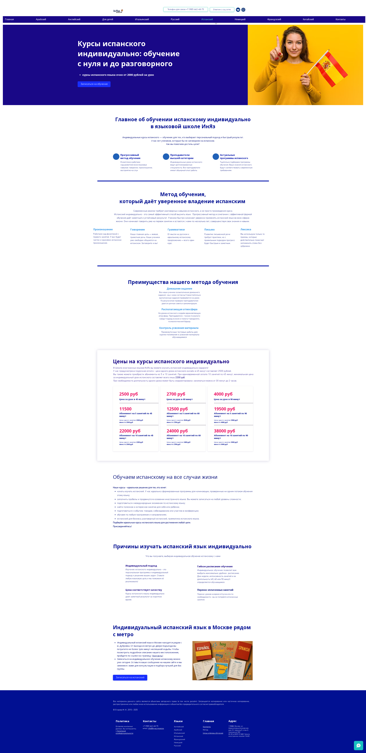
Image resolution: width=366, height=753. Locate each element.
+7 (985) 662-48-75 (151, 726)
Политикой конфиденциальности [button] (124, 732)
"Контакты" (157, 655)
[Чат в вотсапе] (243, 10)
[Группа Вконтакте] (238, 10)
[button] (94, 84)
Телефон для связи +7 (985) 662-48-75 (186, 9)
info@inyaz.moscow (156, 728)
